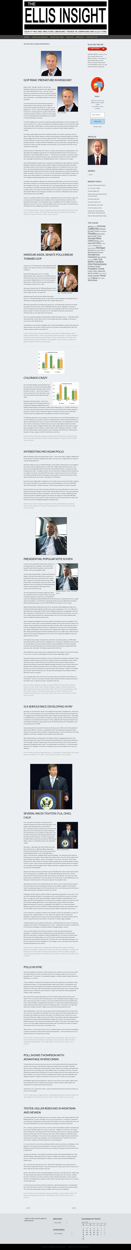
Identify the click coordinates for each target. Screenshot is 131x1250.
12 (90, 1230)
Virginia (51, 693)
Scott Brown (43, 339)
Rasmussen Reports (60, 212)
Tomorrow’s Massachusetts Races (97, 185)
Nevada (38, 689)
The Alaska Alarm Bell (93, 199)
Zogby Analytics (49, 1041)
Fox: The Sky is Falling (94, 188)
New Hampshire (94, 256)
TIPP (43, 1041)
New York (97, 259)
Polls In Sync (33, 967)
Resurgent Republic (62, 691)
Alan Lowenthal (63, 947)
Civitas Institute (65, 685)
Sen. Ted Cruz (103, 273)
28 (97, 1234)
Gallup (41, 687)
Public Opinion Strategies (50, 951)
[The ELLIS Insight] (65, 17)
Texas (103, 275)
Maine (100, 245)
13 (94, 1230)
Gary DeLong (56, 949)
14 (97, 1230)
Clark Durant (52, 503)
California (26, 949)
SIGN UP (69, 37)
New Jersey (101, 257)
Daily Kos (72, 685)
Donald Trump (93, 231)
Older (27, 1208)
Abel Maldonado (53, 947)
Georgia (91, 238)
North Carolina (45, 689)
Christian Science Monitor (57, 1037)
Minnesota (64, 687)
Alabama (91, 226)
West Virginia (101, 278)
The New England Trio (93, 191)
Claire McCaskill (54, 210)
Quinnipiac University (41, 438)
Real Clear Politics (70, 1039)
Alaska (95, 226)
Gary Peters (71, 503)
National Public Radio (30, 689)
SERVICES (80, 37)
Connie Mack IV (55, 333)
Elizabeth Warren (34, 335)
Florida (41, 335)
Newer (74, 1208)
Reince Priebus (71, 212)
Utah (89, 278)
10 (83, 1230)
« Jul (83, 1238)
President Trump (96, 269)
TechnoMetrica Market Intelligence (32, 1041)
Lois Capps (72, 949)
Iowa (90, 243)
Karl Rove (31, 212)
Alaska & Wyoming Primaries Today (97, 216)
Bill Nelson (48, 333)
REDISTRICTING (57, 37)
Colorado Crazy (35, 377)
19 (90, 1232)
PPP (41, 212)
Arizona (101, 226)
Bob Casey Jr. (49, 752)
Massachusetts (41, 337)
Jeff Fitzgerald (52, 1095)
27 (94, 1234)
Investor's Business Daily (30, 1039)
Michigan (48, 337)
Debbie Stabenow (66, 333)
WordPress (61, 1246)
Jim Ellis (44, 214)
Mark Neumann (61, 1095)
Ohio (30, 951)
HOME (26, 37)
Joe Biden (103, 243)
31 (83, 1236)
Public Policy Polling (48, 212)
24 (83, 1234)
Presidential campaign (40, 436)
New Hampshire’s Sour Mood (95, 205)
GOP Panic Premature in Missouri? (48, 80)
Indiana (101, 241)
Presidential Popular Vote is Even (48, 558)
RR (77, 1095)
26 (90, 1234)
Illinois (97, 241)
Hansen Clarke (28, 505)
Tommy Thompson (62, 339)
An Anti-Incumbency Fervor (95, 208)
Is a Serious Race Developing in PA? (48, 706)
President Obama (72, 436)
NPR (51, 689)
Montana (54, 337)
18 (87, 1232)
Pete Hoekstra (61, 337)
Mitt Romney (62, 436)
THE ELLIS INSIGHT (40, 37)
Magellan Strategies (49, 687)
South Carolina (93, 276)
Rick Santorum (33, 754)
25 (87, 1234)
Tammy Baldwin (52, 339)
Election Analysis (34, 210)
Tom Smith (41, 754)
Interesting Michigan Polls (44, 451)
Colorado (55, 436)
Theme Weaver (84, 1246)
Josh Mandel (64, 949)
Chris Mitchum (34, 949)
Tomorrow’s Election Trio (94, 202)
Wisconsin (71, 339)
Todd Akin (26, 214)
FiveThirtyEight (102, 231)
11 (87, 1230)
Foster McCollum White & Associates (54, 335)
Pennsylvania (57, 752)
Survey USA (45, 693)
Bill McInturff (56, 685)
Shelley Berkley (50, 1195)
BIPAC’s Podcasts (92, 58)
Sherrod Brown (46, 953)
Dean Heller (46, 1193)
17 (83, 1232)
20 (94, 1232)
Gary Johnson (72, 1037)
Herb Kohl (45, 1095)
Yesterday (26, 711)
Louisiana (95, 245)
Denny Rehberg (54, 1193)
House (31, 503)
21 (97, 1232)
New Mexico (90, 259)
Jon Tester (68, 335)
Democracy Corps (29, 687)
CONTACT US (91, 37)
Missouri (37, 212)
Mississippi (97, 250)
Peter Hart (56, 689)
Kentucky (90, 245)
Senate (41, 210)
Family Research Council (67, 210)
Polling (31, 333)
